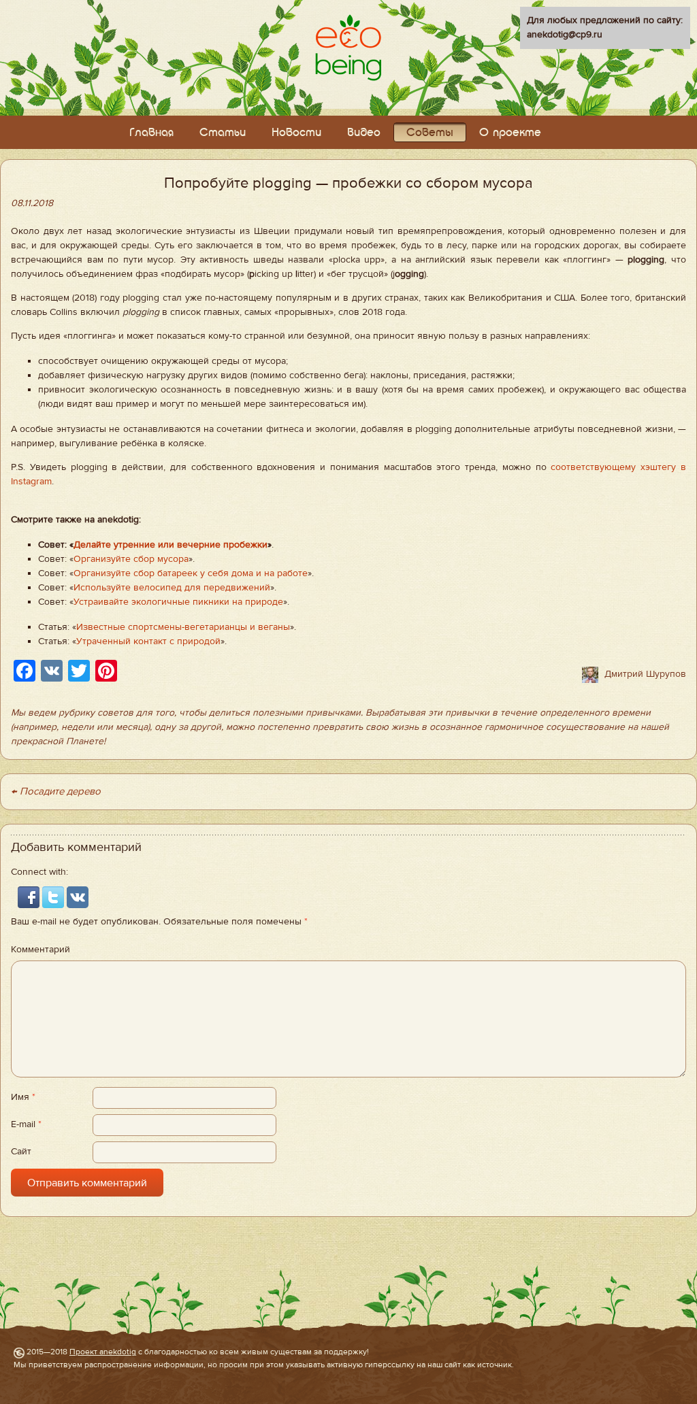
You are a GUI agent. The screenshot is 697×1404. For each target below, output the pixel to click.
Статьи (222, 133)
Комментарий (40, 949)
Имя (23, 1097)
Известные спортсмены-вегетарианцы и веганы (183, 627)
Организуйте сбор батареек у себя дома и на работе (191, 573)
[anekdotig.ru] (348, 48)
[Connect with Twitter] (54, 897)
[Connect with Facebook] (30, 897)
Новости (296, 133)
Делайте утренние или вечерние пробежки (171, 545)
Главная (151, 133)
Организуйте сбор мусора (131, 559)
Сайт (21, 1152)
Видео (363, 133)
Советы (429, 133)
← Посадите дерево (56, 791)
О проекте (510, 133)
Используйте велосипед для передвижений (172, 588)
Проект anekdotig (102, 1351)
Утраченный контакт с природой (148, 641)
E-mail (26, 1124)
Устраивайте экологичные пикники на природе (178, 602)
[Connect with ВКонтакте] (77, 897)
